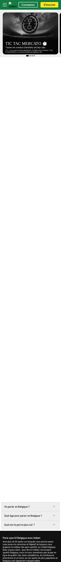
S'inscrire (49, 4)
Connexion (28, 4)
